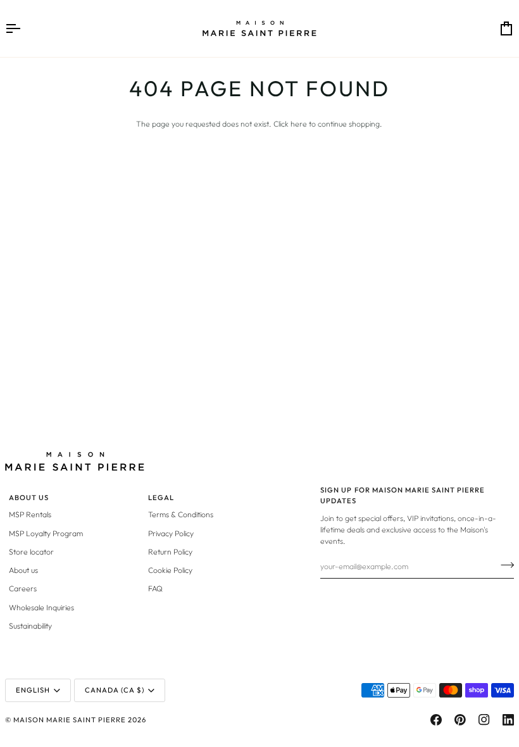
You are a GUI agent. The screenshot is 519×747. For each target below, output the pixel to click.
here (299, 124)
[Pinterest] (460, 719)
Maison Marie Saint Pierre (69, 719)
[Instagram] (484, 719)
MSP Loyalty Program (46, 533)
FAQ (155, 588)
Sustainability (30, 626)
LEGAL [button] (161, 497)
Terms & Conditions (180, 514)
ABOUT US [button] (29, 497)
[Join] (503, 565)
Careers (23, 588)
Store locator (31, 551)
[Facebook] (436, 719)
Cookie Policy (170, 570)
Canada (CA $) (114, 690)
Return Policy (170, 551)
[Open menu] (24, 28)
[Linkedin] (508, 719)
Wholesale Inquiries (41, 607)
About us (23, 570)
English (33, 690)
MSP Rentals (30, 514)
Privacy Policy (171, 533)
